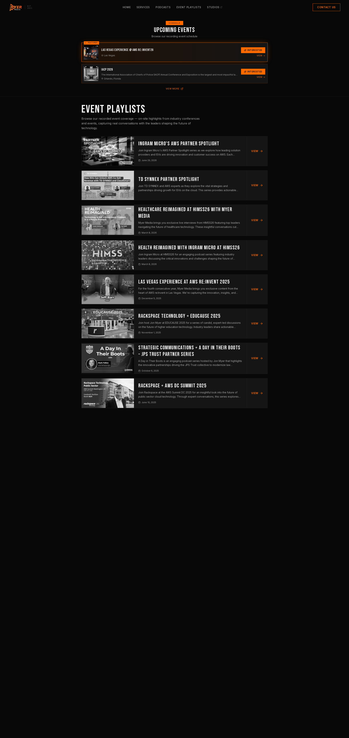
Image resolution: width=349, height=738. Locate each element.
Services (143, 7)
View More (172, 88)
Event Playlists (188, 7)
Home (127, 7)
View (259, 55)
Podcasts (163, 7)
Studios (213, 7)
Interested (254, 50)
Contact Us (326, 7)
